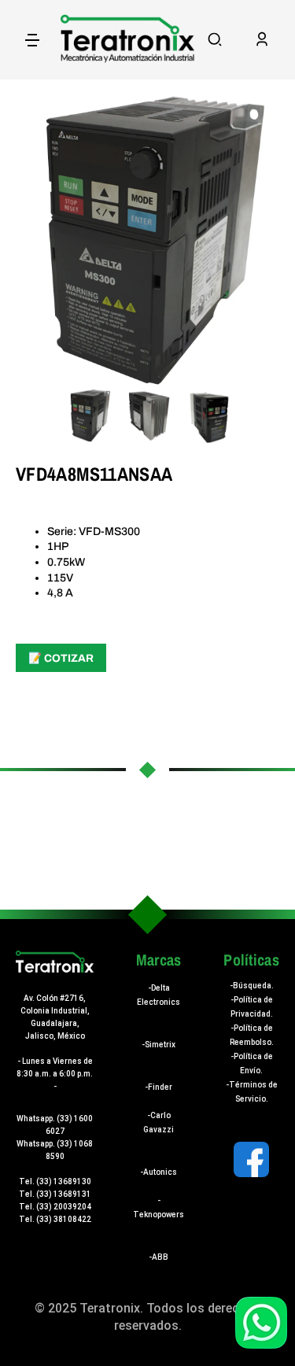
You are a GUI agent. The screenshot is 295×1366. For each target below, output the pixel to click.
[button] (214, 39)
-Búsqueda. (252, 985)
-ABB (158, 1257)
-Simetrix (158, 1044)
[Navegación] (32, 39)
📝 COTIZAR (61, 658)
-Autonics (158, 1172)
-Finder (158, 1087)
